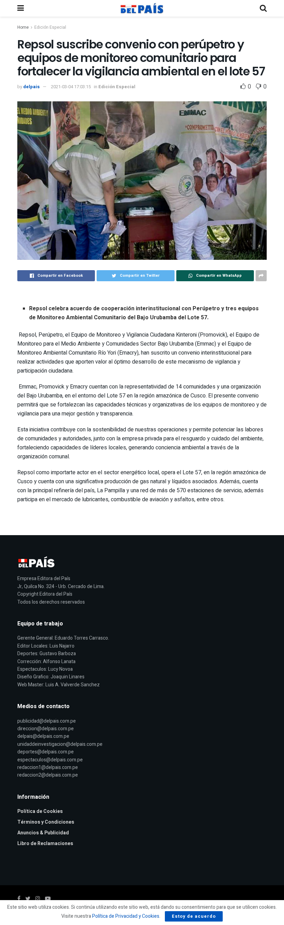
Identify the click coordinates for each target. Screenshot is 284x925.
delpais (31, 86)
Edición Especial (50, 27)
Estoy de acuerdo (194, 916)
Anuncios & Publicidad (43, 832)
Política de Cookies (40, 811)
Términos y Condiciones (45, 822)
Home (23, 27)
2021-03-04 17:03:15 (71, 86)
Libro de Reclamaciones (45, 843)
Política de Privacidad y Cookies (125, 916)
